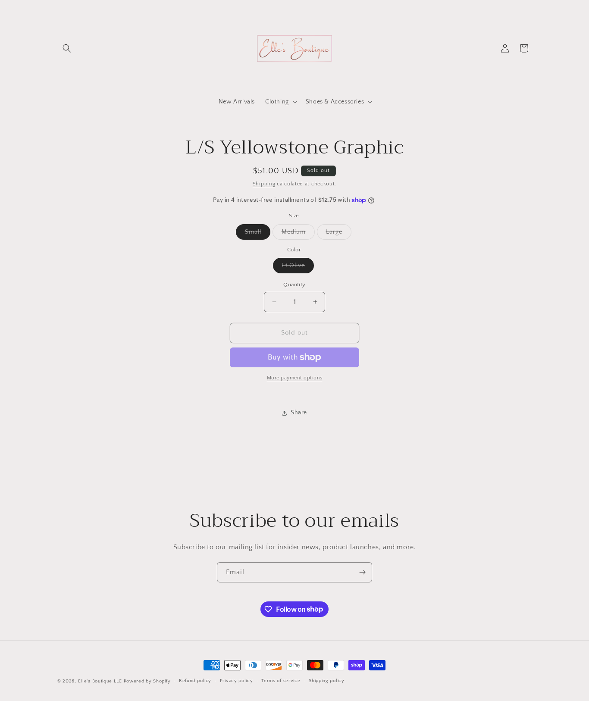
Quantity (294, 285)
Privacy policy (236, 680)
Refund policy (195, 680)
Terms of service (280, 680)
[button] (66, 48)
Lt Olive (298, 267)
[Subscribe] (362, 572)
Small (257, 234)
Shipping (264, 184)
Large (338, 234)
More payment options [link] (295, 378)
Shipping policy (327, 680)
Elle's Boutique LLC (100, 681)
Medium (298, 234)
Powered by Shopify (147, 681)
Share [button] (299, 412)
